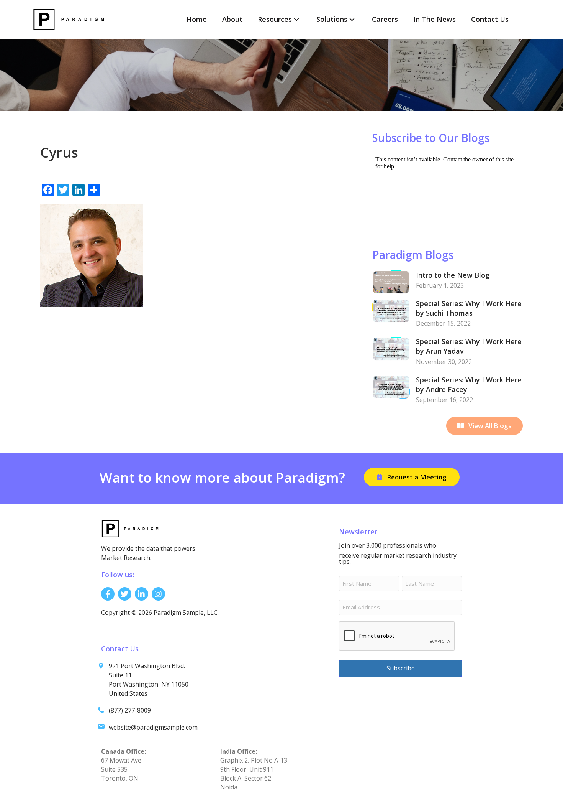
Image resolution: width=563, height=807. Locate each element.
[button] (296, 19)
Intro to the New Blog (452, 275)
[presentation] (397, 636)
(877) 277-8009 (130, 710)
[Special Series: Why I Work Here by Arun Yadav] (391, 348)
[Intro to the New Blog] (391, 281)
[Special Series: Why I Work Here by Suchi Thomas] (391, 310)
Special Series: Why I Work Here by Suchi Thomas (469, 308)
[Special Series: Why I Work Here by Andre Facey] (391, 386)
